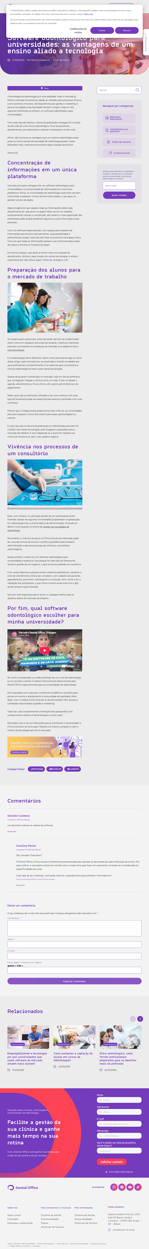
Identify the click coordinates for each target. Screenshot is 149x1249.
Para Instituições (83, 1207)
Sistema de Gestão (51, 1215)
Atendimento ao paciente (119, 130)
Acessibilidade (145, 44)
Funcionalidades (50, 1219)
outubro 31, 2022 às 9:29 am (18, 820)
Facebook (56, 769)
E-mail (11, 951)
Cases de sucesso (121, 142)
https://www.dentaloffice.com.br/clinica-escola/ (35, 879)
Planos (44, 1223)
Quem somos (14, 1215)
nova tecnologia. (15, 350)
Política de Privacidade (79, 1243)
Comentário (14, 918)
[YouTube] (130, 1187)
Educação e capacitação (20, 1223)
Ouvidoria (36, 1246)
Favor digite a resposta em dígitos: (24, 962)
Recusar (127, 30)
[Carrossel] (133, 1019)
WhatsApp (37, 769)
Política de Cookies (98, 1243)
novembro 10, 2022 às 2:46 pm (28, 850)
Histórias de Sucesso (52, 1227)
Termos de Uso (62, 1243)
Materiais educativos (116, 118)
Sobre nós (12, 1207)
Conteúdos (12, 1219)
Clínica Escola (121, 153)
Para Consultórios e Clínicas (56, 1207)
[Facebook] (122, 1187)
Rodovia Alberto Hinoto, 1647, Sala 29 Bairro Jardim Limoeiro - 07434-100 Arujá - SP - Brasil (124, 1219)
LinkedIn (74, 769)
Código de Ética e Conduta (20, 1246)
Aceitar (102, 30)
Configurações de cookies (78, 30)
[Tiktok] (138, 1187)
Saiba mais (88, 14)
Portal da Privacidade (46, 1243)
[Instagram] (114, 1187)
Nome (11, 939)
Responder (11, 831)
